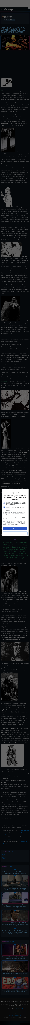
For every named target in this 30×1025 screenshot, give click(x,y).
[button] (15, 510)
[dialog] (15, 512)
